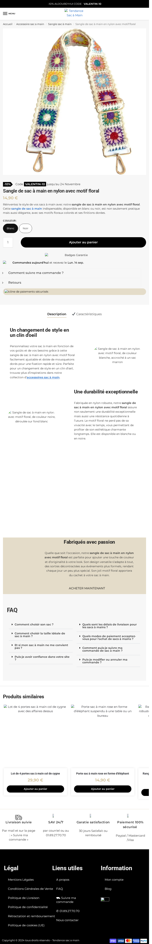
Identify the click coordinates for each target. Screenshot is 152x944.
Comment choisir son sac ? (34, 624)
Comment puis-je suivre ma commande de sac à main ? (102, 649)
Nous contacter (67, 920)
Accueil (7, 24)
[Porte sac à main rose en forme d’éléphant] (102, 736)
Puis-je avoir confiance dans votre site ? (42, 658)
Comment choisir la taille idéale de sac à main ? (40, 635)
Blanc (10, 228)
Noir (25, 228)
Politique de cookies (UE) (26, 925)
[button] (41, 624)
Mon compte (114, 879)
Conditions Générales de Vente (30, 889)
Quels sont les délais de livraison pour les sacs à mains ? (109, 626)
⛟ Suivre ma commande (66, 900)
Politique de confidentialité (28, 907)
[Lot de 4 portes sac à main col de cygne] (35, 736)
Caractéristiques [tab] (88, 314)
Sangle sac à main (60, 24)
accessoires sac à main (43, 377)
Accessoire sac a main (30, 24)
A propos (62, 879)
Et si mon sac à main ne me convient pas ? (41, 646)
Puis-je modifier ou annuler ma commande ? (104, 661)
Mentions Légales (21, 879)
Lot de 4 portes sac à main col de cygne (35, 773)
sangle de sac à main (26, 208)
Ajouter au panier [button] (35, 788)
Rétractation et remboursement (31, 916)
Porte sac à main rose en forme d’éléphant (102, 773)
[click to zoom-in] (76, 101)
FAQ (59, 889)
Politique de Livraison (23, 898)
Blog (108, 889)
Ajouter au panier (83, 242)
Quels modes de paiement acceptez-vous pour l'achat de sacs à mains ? (109, 637)
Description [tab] (56, 314)
